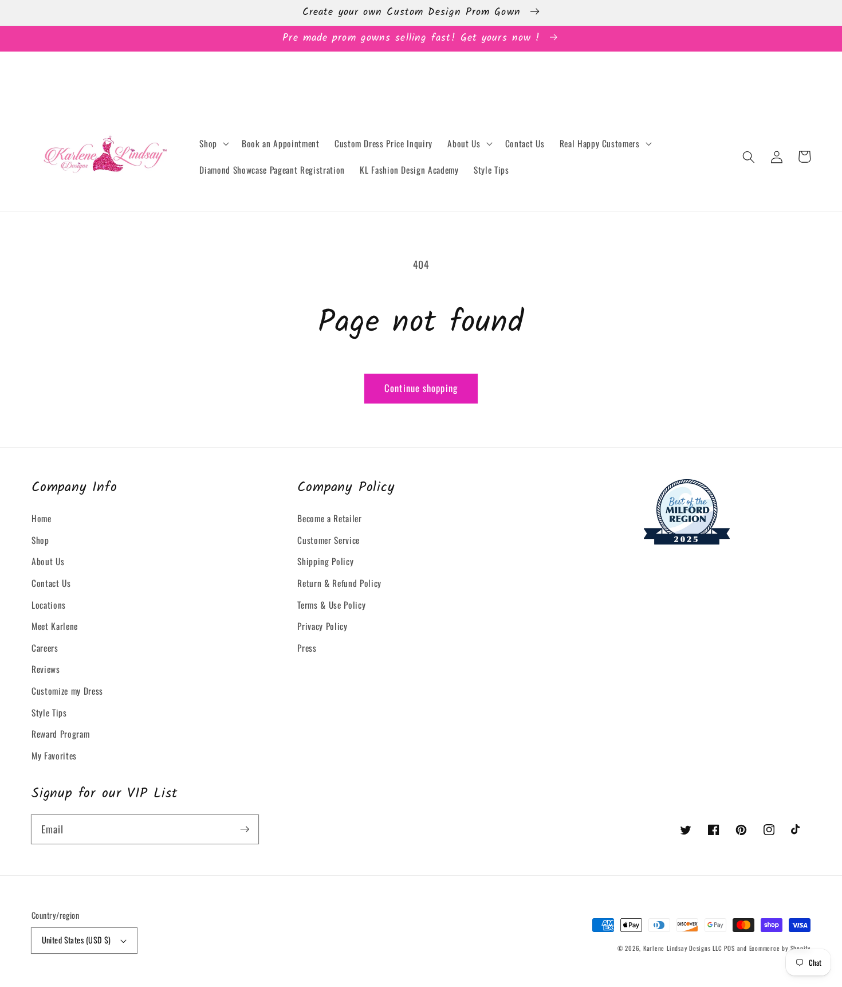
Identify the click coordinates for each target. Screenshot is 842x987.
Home (42, 518)
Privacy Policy (322, 626)
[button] (213, 144)
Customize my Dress (67, 690)
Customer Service (328, 540)
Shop (40, 540)
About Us (48, 561)
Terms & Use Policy (331, 604)
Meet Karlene (55, 626)
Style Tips (49, 712)
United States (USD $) (76, 940)
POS (729, 948)
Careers (45, 647)
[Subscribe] (244, 829)
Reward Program (60, 733)
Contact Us (51, 583)
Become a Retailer (329, 518)
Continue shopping (421, 388)
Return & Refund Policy (339, 583)
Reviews (46, 669)
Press (306, 647)
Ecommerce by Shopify (779, 948)
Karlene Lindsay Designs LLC (684, 948)
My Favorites (54, 755)
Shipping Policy (325, 561)
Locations (49, 604)
